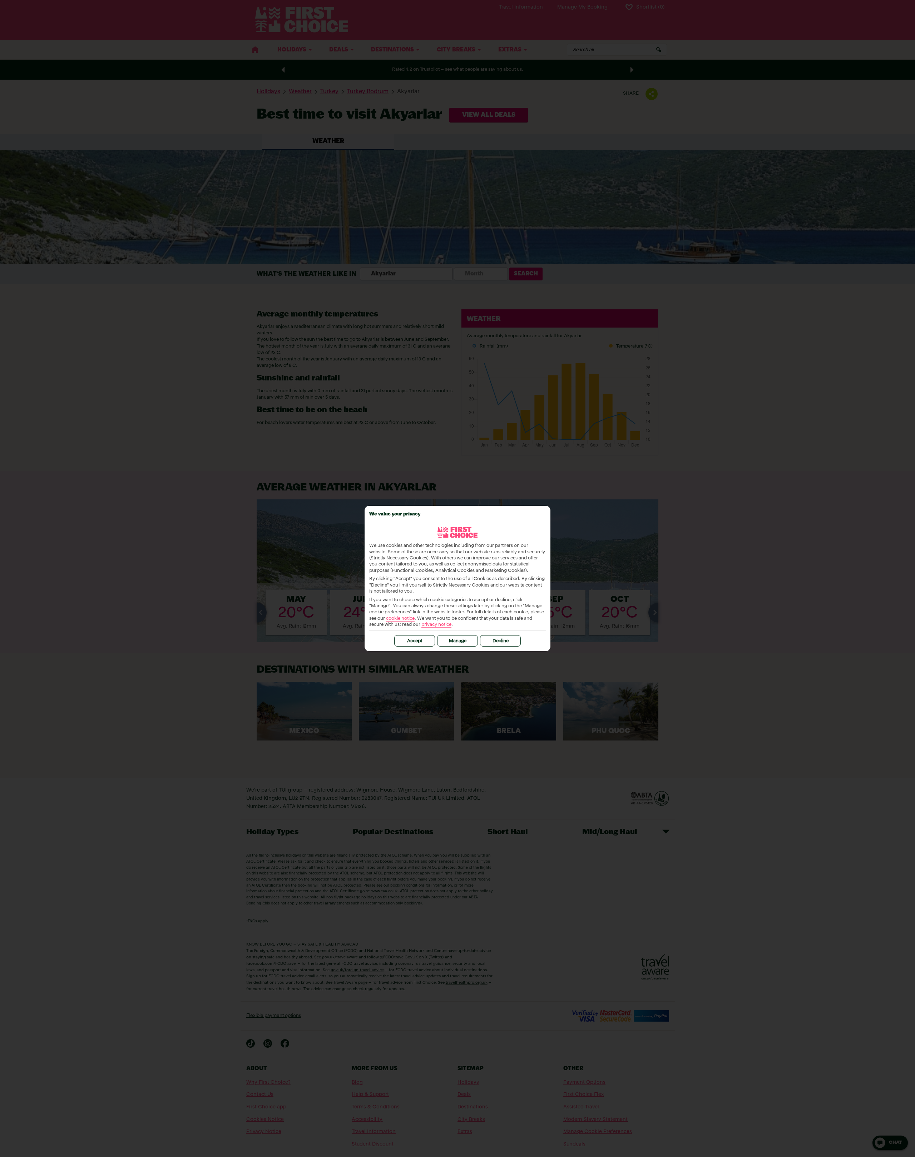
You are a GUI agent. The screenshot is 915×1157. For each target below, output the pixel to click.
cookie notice (400, 618)
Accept (414, 641)
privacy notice (436, 624)
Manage (457, 641)
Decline (501, 641)
